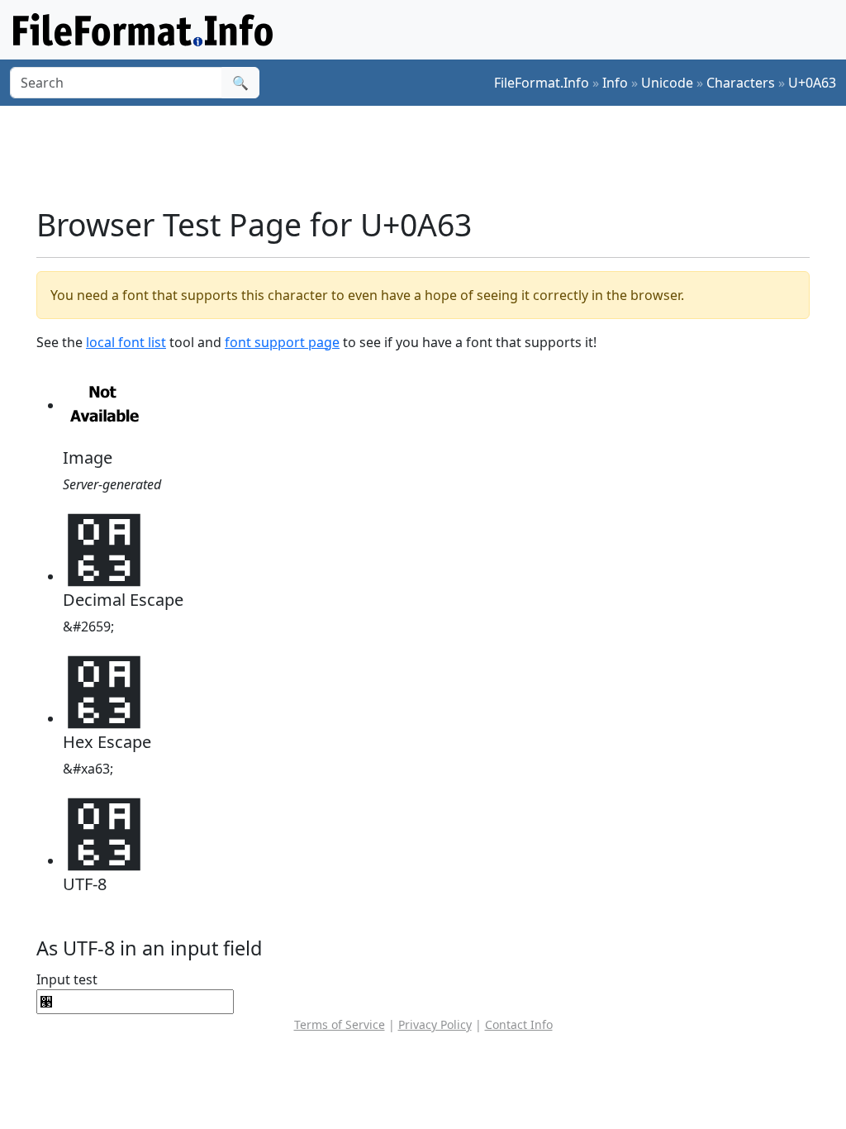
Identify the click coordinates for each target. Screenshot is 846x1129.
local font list (126, 342)
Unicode (667, 83)
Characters (740, 83)
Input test (66, 979)
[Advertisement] (433, 156)
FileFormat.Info (541, 83)
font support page (282, 342)
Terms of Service (339, 1024)
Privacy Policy (435, 1024)
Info (615, 83)
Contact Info (519, 1024)
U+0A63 (812, 83)
